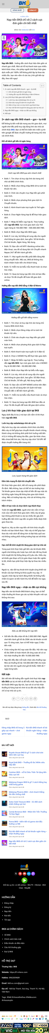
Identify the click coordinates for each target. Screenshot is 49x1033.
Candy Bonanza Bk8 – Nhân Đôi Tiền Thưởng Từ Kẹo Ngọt (28, 813)
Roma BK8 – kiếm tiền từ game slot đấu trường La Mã (25, 822)
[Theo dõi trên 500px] (29, 874)
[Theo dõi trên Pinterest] (20, 874)
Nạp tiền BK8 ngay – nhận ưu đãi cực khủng (21, 111)
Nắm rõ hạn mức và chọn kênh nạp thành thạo (24, 105)
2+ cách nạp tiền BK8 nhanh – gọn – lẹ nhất (20, 89)
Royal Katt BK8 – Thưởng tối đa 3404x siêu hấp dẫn (27, 763)
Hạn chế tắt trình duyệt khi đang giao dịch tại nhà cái (26, 108)
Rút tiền (7, 915)
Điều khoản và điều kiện (14, 943)
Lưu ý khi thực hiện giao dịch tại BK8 (18, 97)
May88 (27, 888)
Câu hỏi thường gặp (12, 947)
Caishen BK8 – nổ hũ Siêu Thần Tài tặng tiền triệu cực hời (28, 773)
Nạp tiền (7, 911)
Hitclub (38, 885)
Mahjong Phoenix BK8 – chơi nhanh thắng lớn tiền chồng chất (26, 793)
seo (33, 30)
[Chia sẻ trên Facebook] (18, 699)
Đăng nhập (9, 903)
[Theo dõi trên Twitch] (33, 874)
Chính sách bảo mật (12, 939)
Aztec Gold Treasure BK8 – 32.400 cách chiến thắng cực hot (25, 803)
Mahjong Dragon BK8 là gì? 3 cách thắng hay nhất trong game (28, 783)
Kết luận (8, 113)
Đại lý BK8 (8, 951)
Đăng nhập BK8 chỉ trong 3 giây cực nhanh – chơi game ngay (13, 730)
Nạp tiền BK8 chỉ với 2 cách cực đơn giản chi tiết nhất (27, 842)
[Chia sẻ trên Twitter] (22, 699)
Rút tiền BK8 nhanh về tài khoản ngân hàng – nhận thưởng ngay (36, 730)
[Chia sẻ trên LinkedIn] (35, 699)
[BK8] (24, 4)
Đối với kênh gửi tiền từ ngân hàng (20, 92)
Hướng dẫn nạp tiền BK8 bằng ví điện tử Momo (24, 94)
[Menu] (3, 4)
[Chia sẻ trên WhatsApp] (14, 699)
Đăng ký (7, 907)
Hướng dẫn (24, 16)
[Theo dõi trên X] (16, 874)
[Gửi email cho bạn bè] (27, 699)
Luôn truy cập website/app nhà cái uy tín (22, 100)
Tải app (7, 920)
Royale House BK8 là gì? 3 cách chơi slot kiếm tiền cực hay (26, 753)
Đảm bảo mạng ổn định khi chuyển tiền (22, 102)
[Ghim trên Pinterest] (31, 699)
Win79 (30, 885)
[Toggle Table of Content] (41, 86)
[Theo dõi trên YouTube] (25, 874)
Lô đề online (20, 885)
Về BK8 (7, 935)
